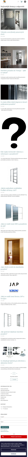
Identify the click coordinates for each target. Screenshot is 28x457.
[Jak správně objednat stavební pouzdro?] (14, 319)
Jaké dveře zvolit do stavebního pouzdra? (12, 268)
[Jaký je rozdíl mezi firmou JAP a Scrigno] (14, 287)
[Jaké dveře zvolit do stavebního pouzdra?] (14, 251)
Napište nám (3, 397)
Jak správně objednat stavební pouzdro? (12, 333)
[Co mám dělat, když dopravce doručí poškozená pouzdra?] (14, 92)
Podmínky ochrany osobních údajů (8, 392)
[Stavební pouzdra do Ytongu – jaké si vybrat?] (14, 57)
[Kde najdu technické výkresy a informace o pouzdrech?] (14, 132)
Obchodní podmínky (5, 390)
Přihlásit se (5, 427)
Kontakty (3, 398)
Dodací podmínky (4, 388)
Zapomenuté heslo (5, 431)
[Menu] (25, 1)
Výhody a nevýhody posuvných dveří (12, 33)
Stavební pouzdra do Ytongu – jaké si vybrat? (13, 71)
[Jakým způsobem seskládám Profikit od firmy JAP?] (14, 175)
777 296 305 (5, 408)
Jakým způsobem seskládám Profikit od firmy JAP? (11, 189)
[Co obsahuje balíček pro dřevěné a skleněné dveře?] (14, 352)
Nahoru (15, 379)
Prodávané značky (5, 393)
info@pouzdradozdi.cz (7, 406)
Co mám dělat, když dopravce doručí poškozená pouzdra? (14, 103)
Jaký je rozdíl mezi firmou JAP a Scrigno (12, 297)
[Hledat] (18, 1)
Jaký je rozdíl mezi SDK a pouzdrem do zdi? (14, 225)
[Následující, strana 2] (14, 373)
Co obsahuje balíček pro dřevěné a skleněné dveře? (13, 362)
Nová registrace (4, 429)
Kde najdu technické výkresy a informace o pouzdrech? (12, 153)
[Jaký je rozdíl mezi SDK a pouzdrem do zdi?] (14, 211)
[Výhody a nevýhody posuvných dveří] (14, 19)
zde (19, 446)
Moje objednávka (4, 400)
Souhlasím (13, 453)
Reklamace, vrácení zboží (6, 395)
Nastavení (13, 449)
